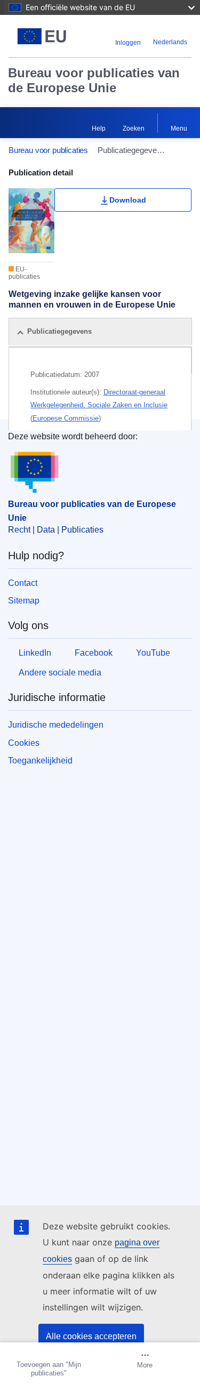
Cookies (23, 742)
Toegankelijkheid (40, 760)
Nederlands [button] (170, 42)
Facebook (94, 652)
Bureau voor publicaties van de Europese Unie (94, 80)
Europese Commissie (66, 418)
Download (127, 200)
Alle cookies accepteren (91, 1336)
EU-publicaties (24, 272)
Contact (22, 583)
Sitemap (23, 600)
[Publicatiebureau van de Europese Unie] (42, 36)
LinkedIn (35, 652)
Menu (179, 128)
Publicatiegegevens (59, 331)
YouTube (153, 652)
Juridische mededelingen (55, 724)
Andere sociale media (60, 672)
